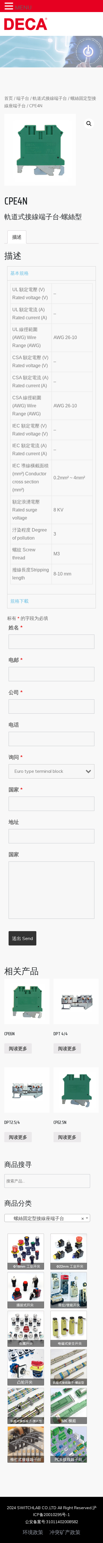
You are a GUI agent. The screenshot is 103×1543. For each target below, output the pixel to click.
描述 (16, 237)
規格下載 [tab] (19, 601)
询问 (16, 757)
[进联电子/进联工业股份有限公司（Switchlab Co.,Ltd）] (25, 24)
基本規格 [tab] (19, 273)
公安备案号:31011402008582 (51, 1521)
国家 (16, 790)
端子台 (22, 98)
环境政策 (33, 1532)
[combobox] (47, 1218)
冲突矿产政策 (64, 1532)
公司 (16, 692)
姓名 (16, 628)
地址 (14, 822)
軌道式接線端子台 (50, 98)
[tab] (16, 237)
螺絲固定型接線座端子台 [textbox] (45, 1218)
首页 (8, 98)
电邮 (16, 660)
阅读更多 (18, 1048)
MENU (23, 7)
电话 (14, 725)
